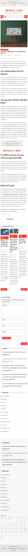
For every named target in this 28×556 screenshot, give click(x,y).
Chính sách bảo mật (12, 3)
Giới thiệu (4, 3)
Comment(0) (19, 55)
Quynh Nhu (12, 55)
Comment (4, 305)
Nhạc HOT (4, 405)
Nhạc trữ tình (5, 412)
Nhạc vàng (4, 418)
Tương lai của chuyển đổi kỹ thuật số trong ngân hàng (5, 289)
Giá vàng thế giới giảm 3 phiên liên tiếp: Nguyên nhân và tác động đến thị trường (14, 360)
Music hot (16, 546)
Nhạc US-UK (5, 415)
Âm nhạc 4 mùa (14, 10)
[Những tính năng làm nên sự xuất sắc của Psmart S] (5, 232)
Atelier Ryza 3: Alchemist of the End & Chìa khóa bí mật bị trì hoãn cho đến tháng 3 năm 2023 (14, 245)
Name (3, 319)
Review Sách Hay (6, 422)
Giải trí (3, 402)
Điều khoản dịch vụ (22, 3)
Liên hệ (14, 4)
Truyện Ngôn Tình (6, 428)
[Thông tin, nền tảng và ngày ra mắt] (23, 231)
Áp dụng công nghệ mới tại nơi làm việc (24, 289)
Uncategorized (5, 431)
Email (3, 325)
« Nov (2, 537)
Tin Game (4, 425)
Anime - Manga (4, 49)
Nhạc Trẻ (4, 409)
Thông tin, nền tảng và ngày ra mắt (22, 241)
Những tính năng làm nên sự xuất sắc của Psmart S (5, 243)
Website (4, 332)
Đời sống (4, 399)
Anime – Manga (5, 396)
